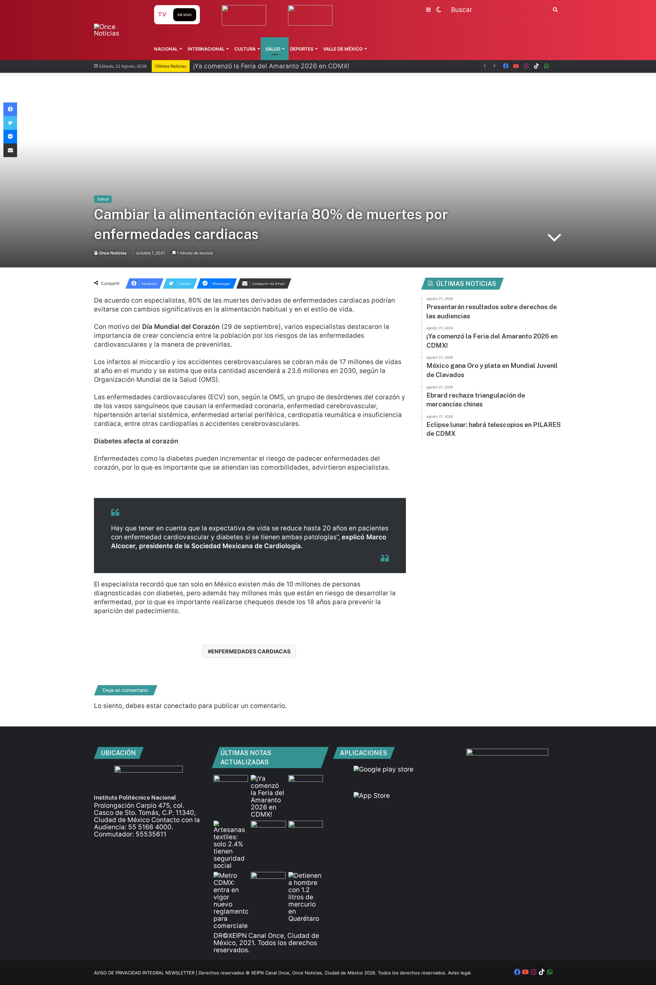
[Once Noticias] (117, 30)
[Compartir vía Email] (10, 150)
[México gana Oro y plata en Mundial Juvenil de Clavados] (305, 784)
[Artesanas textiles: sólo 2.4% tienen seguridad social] (231, 845)
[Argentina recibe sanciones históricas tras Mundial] (268, 881)
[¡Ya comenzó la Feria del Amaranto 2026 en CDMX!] (268, 796)
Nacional (166, 49)
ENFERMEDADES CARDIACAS (250, 651)
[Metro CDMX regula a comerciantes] (231, 900)
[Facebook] (10, 109)
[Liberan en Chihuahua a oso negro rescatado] (305, 830)
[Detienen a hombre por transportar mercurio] (305, 897)
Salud (272, 49)
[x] (557, 66)
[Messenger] (10, 136)
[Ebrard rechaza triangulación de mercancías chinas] (268, 830)
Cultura (245, 49)
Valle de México (343, 49)
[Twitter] (10, 123)
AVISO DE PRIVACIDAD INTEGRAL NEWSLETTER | (146, 972)
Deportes (301, 49)
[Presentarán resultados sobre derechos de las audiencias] (231, 784)
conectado (180, 706)
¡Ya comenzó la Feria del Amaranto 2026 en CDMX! (271, 66)
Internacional (206, 49)
